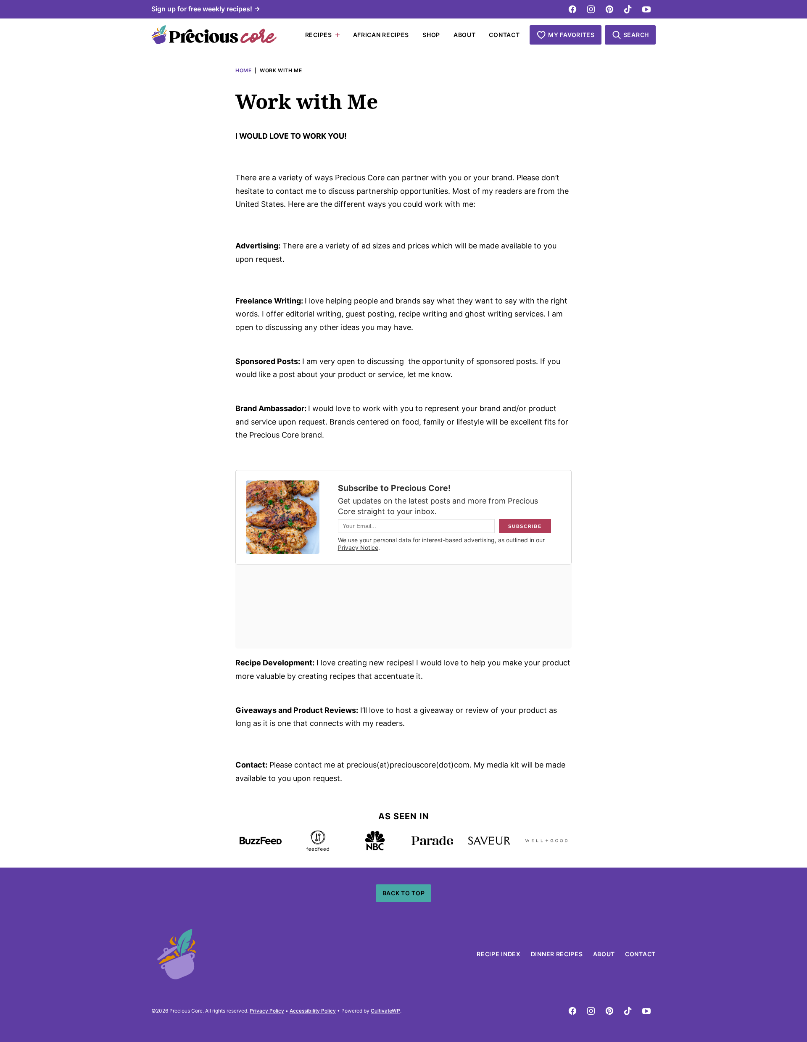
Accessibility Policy (313, 1011)
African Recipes (381, 34)
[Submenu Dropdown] (337, 35)
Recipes (318, 34)
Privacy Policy (267, 1011)
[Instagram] (591, 9)
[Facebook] (572, 9)
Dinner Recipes (557, 954)
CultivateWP (385, 1011)
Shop (431, 34)
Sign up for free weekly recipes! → (205, 9)
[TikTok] (628, 9)
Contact (504, 34)
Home (243, 70)
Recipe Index (498, 954)
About (465, 34)
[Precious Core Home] (214, 34)
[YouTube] (646, 9)
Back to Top (403, 893)
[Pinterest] (609, 9)
